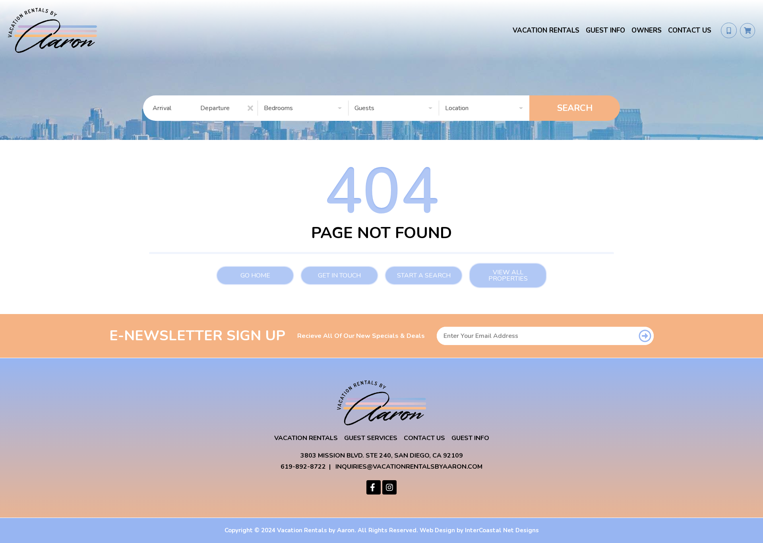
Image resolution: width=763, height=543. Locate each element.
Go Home (255, 275)
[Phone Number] (729, 31)
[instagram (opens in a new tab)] (389, 487)
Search (575, 108)
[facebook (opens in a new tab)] (373, 487)
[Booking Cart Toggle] (747, 30)
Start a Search (424, 275)
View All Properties (508, 275)
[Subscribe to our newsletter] (645, 336)
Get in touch (339, 275)
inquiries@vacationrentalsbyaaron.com (408, 466)
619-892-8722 (303, 466)
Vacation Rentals (546, 30)
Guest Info (605, 30)
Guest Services (370, 438)
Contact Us (689, 30)
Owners (646, 30)
